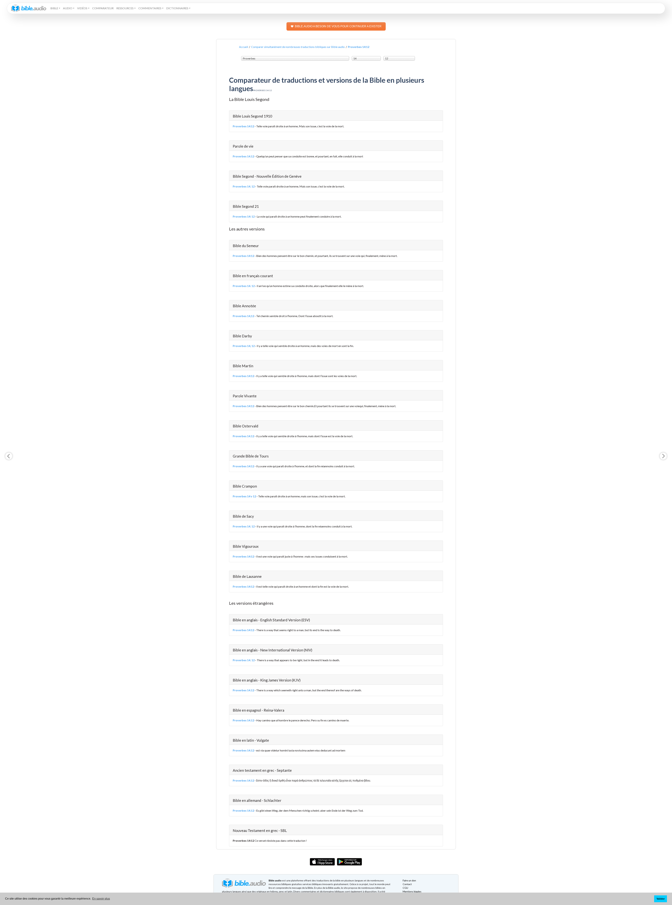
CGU (405, 887)
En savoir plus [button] (101, 898)
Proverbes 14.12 (243, 156)
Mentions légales (412, 891)
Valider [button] (661, 898)
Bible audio (275, 880)
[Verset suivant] (663, 456)
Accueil (243, 46)
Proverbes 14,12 (243, 316)
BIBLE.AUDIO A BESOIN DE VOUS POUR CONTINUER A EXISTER (338, 26)
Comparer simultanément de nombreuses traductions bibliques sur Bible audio (298, 46)
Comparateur (103, 8)
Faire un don (409, 880)
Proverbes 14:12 (243, 126)
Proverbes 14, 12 (244, 345)
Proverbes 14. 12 (244, 186)
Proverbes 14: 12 (244, 216)
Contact (407, 884)
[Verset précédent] (8, 456)
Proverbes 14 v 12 (244, 496)
